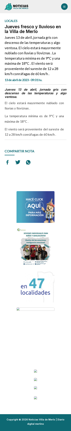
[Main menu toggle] (64, 6)
